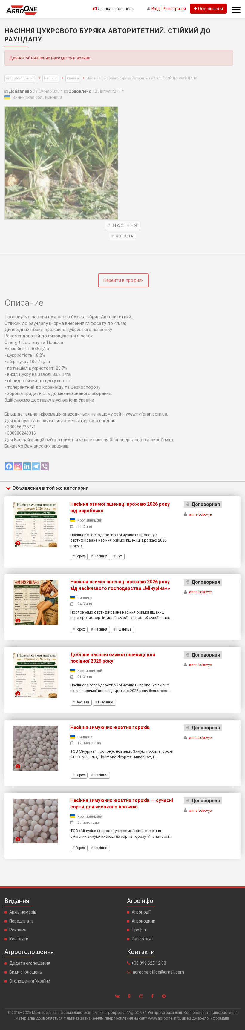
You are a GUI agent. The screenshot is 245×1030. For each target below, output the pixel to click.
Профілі (139, 930)
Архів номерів (22, 912)
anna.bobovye (200, 514)
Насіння (51, 78)
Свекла (73, 78)
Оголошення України (29, 981)
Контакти (18, 939)
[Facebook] (9, 466)
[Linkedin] (27, 466)
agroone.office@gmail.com (158, 972)
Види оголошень (25, 972)
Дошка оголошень (115, 8)
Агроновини (143, 921)
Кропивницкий (89, 520)
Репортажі (142, 939)
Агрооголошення (29, 951)
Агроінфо (140, 900)
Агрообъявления (20, 78)
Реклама (18, 930)
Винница (53, 97)
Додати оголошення (29, 963)
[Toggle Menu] (236, 10)
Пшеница (123, 629)
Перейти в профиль (123, 280)
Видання (16, 900)
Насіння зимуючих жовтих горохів (110, 727)
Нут (119, 556)
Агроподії (141, 912)
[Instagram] (18, 466)
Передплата (21, 921)
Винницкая (23, 97)
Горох (80, 556)
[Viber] (45, 466)
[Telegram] (36, 466)
